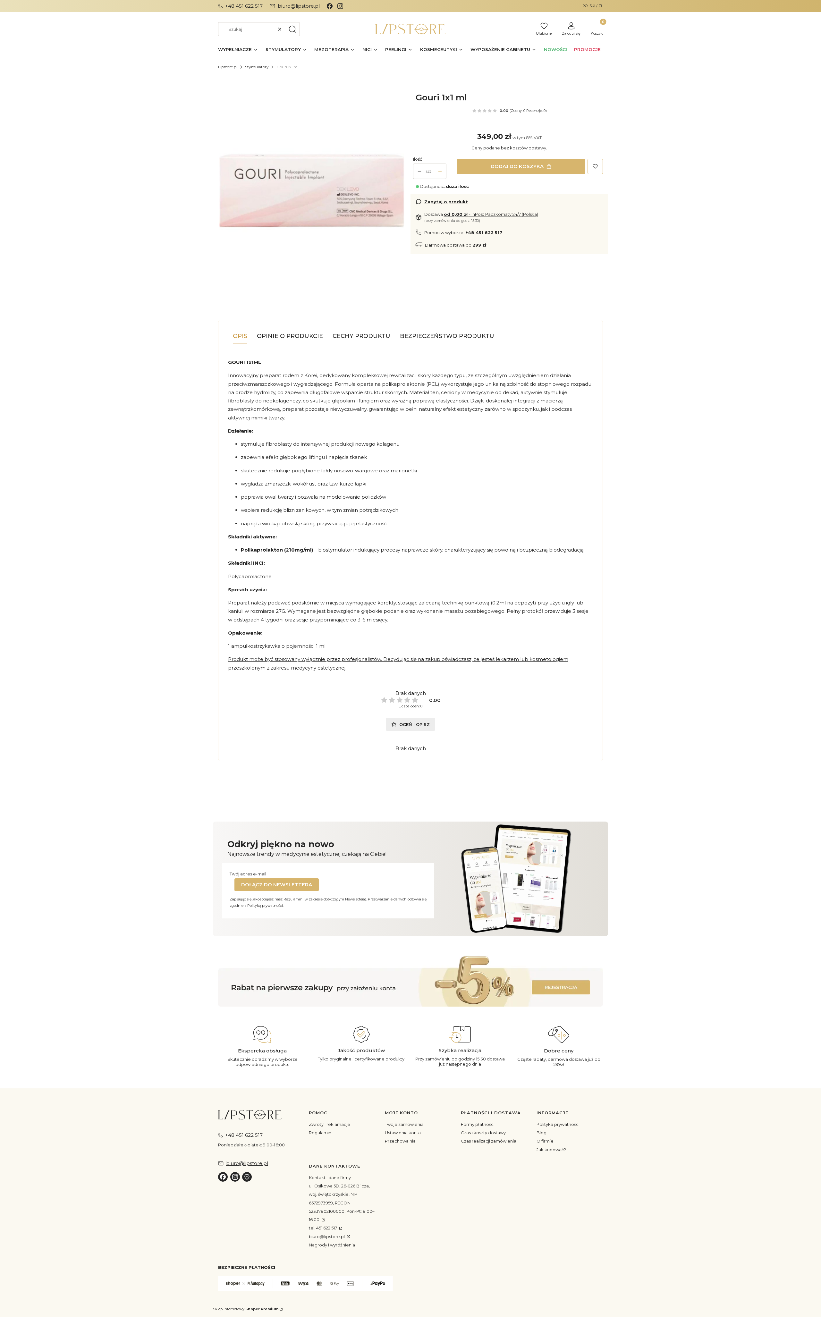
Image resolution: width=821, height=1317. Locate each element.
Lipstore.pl (227, 66)
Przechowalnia (400, 1141)
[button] (292, 29)
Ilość (417, 159)
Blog (541, 1132)
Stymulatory (257, 66)
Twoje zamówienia (404, 1124)
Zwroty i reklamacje (329, 1124)
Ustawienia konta (403, 1132)
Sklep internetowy (245, 1309)
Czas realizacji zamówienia (488, 1141)
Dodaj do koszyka (517, 166)
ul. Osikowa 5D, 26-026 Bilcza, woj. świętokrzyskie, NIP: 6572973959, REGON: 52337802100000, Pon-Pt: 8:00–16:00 (342, 1202)
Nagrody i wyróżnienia (332, 1244)
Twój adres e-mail (248, 873)
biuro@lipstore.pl (327, 1236)
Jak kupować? (551, 1149)
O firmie (545, 1141)
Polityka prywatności (558, 1124)
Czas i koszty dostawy (483, 1132)
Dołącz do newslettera (276, 885)
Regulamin (320, 1132)
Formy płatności (478, 1124)
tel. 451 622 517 (323, 1227)
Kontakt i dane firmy (330, 1177)
